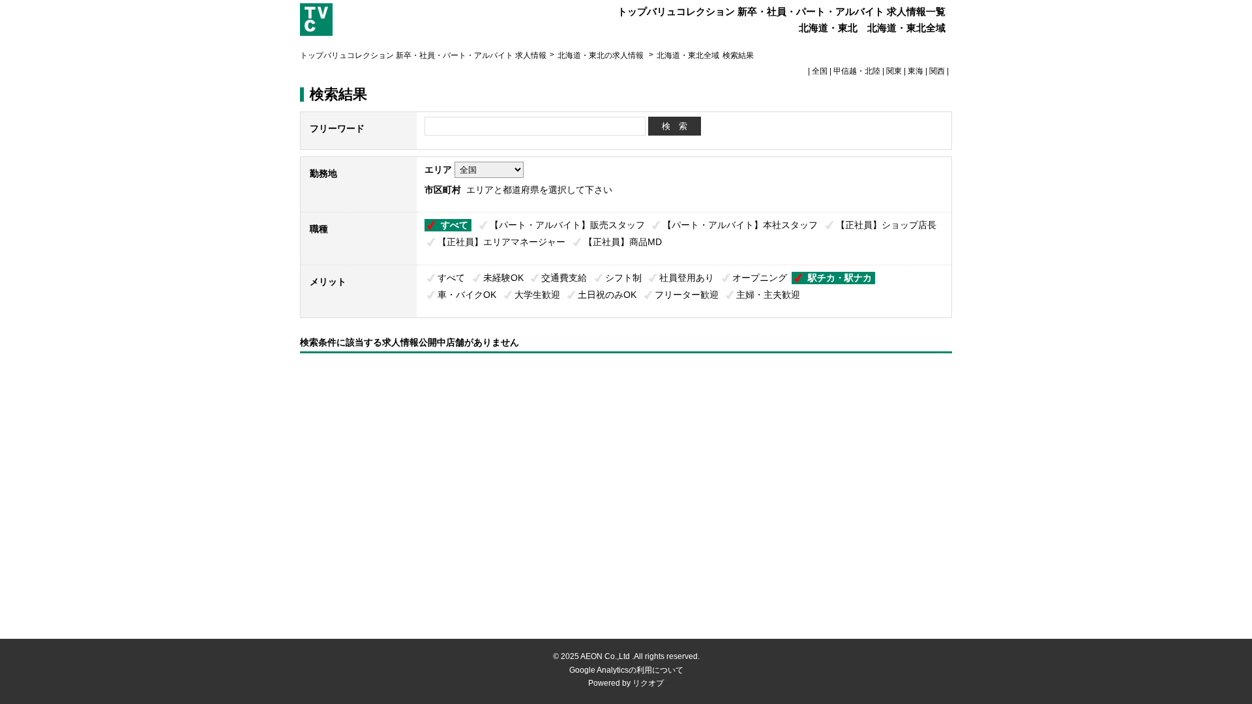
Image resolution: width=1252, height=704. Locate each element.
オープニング (759, 277)
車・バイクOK (467, 294)
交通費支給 (564, 277)
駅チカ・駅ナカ (840, 277)
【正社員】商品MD (623, 242)
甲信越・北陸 (856, 71)
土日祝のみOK (607, 294)
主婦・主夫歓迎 (768, 294)
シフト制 (623, 277)
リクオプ (648, 683)
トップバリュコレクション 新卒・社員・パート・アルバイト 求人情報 (423, 55)
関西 (937, 71)
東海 (915, 71)
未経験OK (503, 277)
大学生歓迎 (537, 294)
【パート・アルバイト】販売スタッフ (567, 225)
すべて (454, 225)
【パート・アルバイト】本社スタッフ (740, 225)
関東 (894, 71)
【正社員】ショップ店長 (886, 225)
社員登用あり (686, 277)
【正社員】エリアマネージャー (501, 242)
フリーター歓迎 (687, 294)
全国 (819, 71)
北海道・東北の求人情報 (602, 55)
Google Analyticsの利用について (626, 670)
